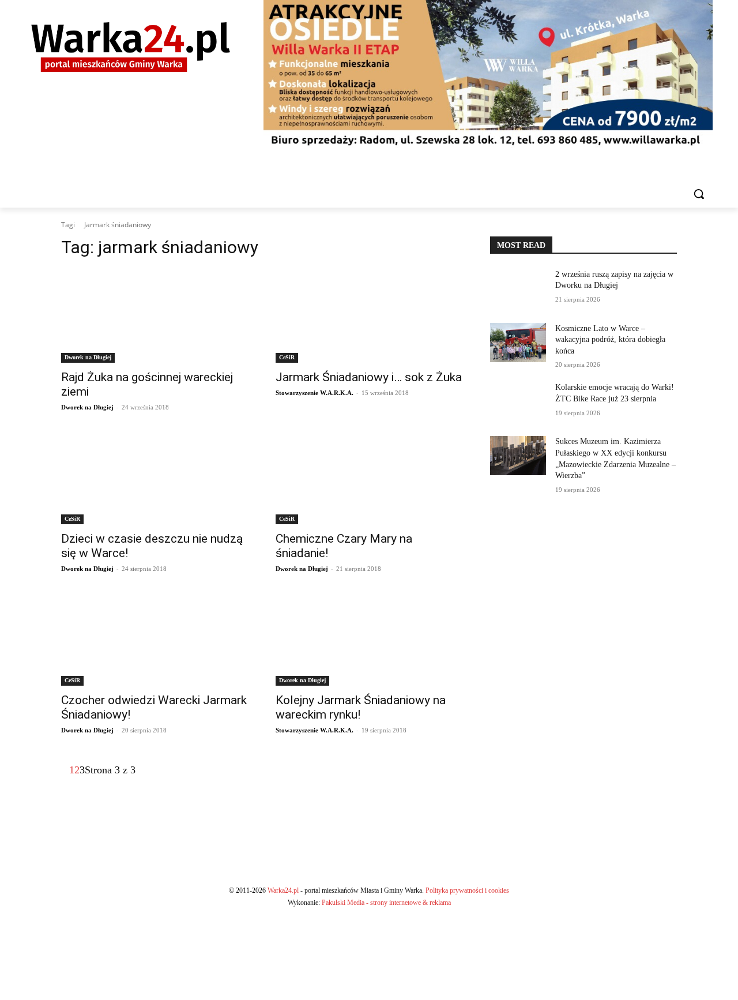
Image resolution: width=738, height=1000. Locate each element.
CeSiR (287, 357)
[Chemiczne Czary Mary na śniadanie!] (369, 477)
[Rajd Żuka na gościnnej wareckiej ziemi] (154, 316)
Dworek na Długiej (88, 357)
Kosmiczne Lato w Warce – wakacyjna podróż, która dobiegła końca (610, 339)
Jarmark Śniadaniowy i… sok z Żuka (369, 377)
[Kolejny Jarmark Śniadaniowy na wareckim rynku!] (369, 639)
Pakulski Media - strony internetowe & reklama (386, 903)
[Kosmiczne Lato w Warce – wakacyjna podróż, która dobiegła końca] (518, 342)
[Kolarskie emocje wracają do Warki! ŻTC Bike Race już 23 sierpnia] (518, 401)
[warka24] (130, 47)
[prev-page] (65, 770)
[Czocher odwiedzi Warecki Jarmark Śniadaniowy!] (154, 639)
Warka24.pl (283, 890)
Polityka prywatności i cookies (467, 890)
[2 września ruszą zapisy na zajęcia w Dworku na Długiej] (518, 288)
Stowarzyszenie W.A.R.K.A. (314, 392)
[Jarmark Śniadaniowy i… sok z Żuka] (369, 316)
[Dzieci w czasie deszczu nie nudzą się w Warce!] (154, 477)
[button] (699, 194)
